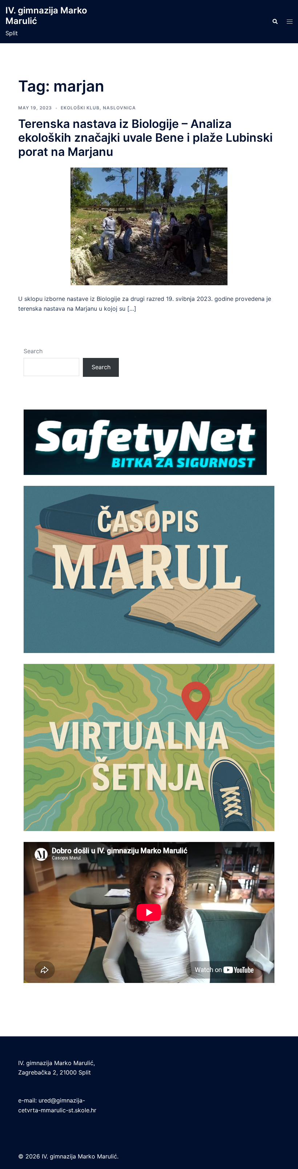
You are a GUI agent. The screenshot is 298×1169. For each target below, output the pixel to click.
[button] (275, 22)
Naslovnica (119, 107)
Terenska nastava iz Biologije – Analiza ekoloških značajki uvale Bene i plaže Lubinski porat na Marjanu (145, 138)
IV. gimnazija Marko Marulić (46, 15)
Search (33, 351)
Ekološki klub (80, 107)
